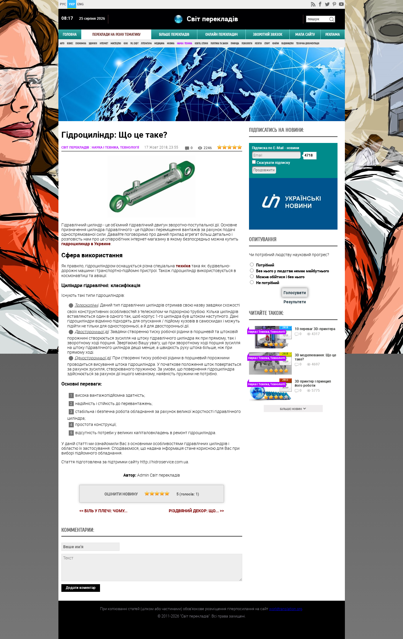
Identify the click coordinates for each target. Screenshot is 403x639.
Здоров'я (93, 43)
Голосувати (295, 292)
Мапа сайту (305, 34)
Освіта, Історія (201, 43)
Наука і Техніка (184, 43)
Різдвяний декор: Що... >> (196, 510)
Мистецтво (116, 43)
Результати (295, 301)
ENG (80, 4)
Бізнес (70, 43)
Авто (62, 43)
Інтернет (104, 43)
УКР (71, 4)
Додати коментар (81, 587)
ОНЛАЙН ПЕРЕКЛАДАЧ (221, 34)
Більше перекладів (174, 34)
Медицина (159, 43)
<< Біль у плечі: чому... (103, 510)
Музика (170, 43)
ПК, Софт (134, 43)
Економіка (81, 43)
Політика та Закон (219, 43)
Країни (275, 43)
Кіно (126, 43)
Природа (235, 43)
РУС (63, 4)
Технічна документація (307, 43)
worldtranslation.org (285, 608)
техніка (183, 266)
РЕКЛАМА (332, 34)
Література (146, 43)
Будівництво (287, 43)
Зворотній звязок (267, 34)
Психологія (247, 43)
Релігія (258, 43)
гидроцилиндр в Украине (86, 243)
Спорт (267, 43)
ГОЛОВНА (70, 34)
